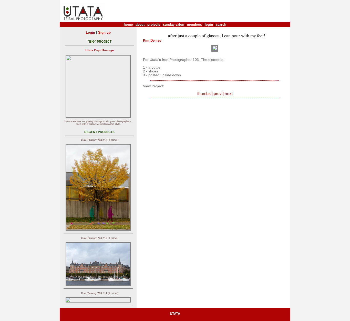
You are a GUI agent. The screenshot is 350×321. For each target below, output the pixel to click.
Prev (218, 93)
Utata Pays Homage (99, 50)
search (221, 24)
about (140, 24)
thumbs (204, 93)
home (128, 24)
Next (228, 93)
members (194, 24)
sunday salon (173, 24)
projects (153, 24)
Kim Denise (152, 40)
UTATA (175, 314)
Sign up (104, 32)
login (209, 24)
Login (90, 32)
